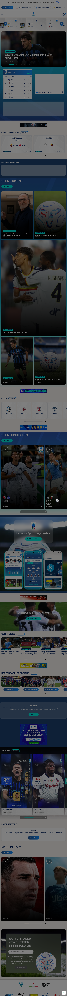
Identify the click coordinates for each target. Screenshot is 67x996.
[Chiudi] (60, 484)
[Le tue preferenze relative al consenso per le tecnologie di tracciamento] (64, 993)
